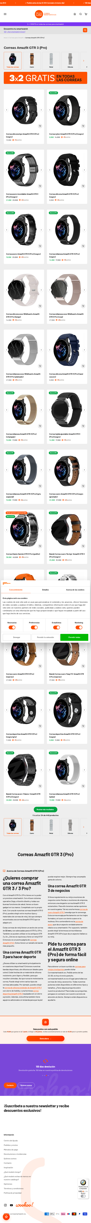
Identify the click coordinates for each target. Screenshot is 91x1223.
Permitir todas (74, 637)
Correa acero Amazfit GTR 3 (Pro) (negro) (23, 254)
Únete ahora (44, 1038)
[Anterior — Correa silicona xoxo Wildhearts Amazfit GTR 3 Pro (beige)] (7, 290)
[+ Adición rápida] (40, 126)
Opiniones (8, 1184)
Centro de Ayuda (11, 1140)
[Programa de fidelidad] (6, 1216)
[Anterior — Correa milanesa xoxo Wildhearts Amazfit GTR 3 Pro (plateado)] (7, 350)
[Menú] (87, 1179)
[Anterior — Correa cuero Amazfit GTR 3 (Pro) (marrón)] (7, 650)
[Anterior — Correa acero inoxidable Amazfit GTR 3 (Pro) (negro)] (7, 170)
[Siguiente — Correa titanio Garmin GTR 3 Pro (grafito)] (41, 530)
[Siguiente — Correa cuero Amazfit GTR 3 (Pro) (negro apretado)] (84, 470)
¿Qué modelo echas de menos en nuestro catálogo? (17, 1178)
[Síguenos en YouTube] (11, 1205)
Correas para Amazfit (16, 38)
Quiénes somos (26, 1085)
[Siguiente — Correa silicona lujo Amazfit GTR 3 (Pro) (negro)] (41, 110)
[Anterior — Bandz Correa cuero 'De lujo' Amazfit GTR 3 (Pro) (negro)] (50, 530)
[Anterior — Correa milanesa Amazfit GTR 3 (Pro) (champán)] (7, 410)
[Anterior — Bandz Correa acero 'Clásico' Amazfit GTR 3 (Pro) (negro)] (7, 770)
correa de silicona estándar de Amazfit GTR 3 (23, 987)
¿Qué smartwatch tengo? (16, 32)
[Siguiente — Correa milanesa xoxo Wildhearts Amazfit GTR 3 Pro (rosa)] (84, 290)
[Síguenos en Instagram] (5, 1205)
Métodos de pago (11, 1149)
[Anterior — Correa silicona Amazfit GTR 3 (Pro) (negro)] (50, 170)
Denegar (16, 637)
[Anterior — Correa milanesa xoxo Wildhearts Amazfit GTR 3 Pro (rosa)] (50, 290)
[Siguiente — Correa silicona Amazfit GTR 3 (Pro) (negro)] (84, 170)
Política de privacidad (12, 1193)
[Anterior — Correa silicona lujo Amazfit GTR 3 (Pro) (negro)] (7, 110)
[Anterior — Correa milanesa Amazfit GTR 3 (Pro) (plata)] (50, 770)
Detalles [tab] (45, 590)
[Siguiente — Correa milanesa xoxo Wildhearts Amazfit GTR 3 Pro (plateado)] (41, 350)
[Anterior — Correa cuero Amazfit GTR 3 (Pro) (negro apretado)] (50, 470)
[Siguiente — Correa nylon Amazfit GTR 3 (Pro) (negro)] (84, 110)
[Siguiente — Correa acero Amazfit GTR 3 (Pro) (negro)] (41, 230)
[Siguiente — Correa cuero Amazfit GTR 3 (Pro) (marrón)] (41, 650)
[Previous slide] (7, 60)
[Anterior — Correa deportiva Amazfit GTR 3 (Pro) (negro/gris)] (7, 710)
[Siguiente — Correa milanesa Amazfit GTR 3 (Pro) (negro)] (84, 230)
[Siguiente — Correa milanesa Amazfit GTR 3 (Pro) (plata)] (84, 770)
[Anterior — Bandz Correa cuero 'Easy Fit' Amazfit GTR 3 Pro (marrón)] (50, 650)
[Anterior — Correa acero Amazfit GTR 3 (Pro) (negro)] (7, 230)
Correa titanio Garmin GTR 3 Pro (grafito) (23, 554)
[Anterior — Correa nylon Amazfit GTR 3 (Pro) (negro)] (50, 110)
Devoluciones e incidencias (15, 1154)
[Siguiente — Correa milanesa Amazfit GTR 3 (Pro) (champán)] (41, 410)
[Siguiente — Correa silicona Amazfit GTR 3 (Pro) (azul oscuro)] (84, 350)
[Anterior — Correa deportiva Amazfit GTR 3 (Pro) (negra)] (50, 710)
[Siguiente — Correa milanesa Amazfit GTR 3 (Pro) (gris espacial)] (41, 470)
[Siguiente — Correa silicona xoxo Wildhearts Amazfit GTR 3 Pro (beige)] (41, 290)
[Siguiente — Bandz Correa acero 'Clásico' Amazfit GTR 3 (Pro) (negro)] (41, 770)
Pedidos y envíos (11, 1145)
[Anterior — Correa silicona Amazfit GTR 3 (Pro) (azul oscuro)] (50, 350)
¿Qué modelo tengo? (12, 1172)
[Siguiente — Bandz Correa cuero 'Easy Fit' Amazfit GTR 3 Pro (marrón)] (84, 650)
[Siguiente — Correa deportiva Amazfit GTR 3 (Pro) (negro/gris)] (41, 710)
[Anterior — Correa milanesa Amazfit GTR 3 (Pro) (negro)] (50, 230)
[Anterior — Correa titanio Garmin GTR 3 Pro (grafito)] (7, 530)
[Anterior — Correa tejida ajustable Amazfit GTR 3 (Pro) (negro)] (50, 410)
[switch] (34, 627)
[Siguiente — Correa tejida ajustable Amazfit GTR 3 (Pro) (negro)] (84, 410)
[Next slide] (83, 60)
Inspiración (8, 1167)
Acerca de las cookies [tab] (75, 590)
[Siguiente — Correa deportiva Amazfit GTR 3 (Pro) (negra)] (84, 710)
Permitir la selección (45, 637)
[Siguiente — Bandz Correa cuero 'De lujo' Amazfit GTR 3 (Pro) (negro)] (84, 530)
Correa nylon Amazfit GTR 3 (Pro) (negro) (66, 134)
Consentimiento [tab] (15, 590)
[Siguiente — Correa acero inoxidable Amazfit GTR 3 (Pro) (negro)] (41, 170)
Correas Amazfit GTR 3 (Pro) (34, 38)
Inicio (5, 38)
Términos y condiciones (13, 1188)
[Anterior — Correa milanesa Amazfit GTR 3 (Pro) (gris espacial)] (7, 470)
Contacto (10, 1085)
